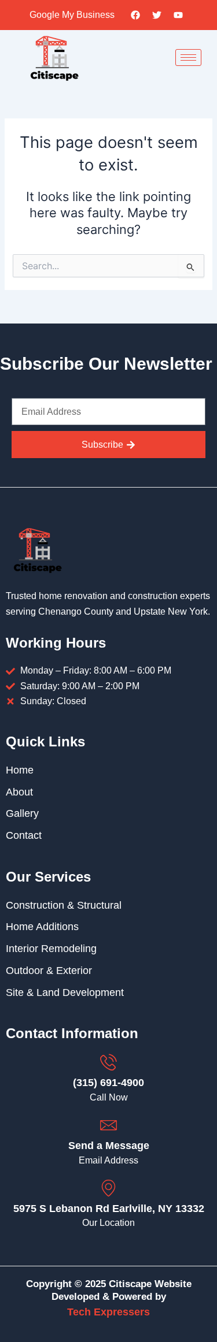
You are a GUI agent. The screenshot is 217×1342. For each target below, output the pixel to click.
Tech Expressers (108, 1312)
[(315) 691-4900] (108, 1062)
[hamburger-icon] (188, 57)
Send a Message (108, 1145)
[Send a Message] (108, 1125)
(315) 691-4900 (108, 1082)
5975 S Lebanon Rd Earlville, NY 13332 (108, 1208)
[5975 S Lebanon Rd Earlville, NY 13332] (108, 1188)
